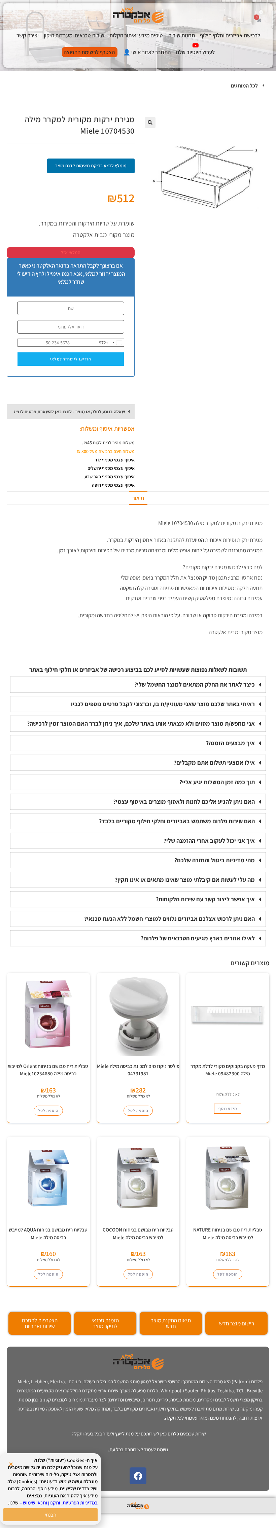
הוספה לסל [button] (138, 1110)
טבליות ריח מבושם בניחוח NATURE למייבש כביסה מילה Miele (227, 1233)
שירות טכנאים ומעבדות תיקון (74, 35)
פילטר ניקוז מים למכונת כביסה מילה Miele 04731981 (138, 1070)
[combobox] (111, 343)
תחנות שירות (181, 35)
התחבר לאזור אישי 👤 (147, 52)
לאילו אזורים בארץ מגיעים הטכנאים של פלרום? (198, 938)
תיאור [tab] (138, 497)
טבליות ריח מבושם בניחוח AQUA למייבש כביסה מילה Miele (48, 1233)
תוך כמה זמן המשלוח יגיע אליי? (217, 782)
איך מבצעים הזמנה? (230, 743)
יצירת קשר (27, 35)
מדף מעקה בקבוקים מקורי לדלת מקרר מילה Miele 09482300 (228, 1070)
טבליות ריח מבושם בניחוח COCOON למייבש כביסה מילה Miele (138, 1233)
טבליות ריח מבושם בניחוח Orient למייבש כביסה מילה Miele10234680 (48, 1070)
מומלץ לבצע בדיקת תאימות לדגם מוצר (91, 166)
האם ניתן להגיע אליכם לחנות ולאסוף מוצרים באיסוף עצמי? (184, 801)
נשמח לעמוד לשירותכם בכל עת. (138, 1449)
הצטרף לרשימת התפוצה (89, 52)
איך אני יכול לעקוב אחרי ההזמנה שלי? (209, 840)
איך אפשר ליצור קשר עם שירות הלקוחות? (205, 899)
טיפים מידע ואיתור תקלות (136, 35)
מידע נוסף (227, 1108)
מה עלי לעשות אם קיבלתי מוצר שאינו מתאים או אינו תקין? (185, 879)
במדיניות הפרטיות (80, 1502)
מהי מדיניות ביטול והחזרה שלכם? (214, 860)
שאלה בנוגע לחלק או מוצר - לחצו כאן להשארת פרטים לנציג (69, 412)
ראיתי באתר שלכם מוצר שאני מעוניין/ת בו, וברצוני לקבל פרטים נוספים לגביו (163, 704)
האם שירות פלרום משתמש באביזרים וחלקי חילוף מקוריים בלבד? (177, 821)
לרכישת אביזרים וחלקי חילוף (230, 35)
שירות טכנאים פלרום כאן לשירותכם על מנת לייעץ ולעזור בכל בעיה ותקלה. (138, 1433)
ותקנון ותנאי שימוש (41, 1502)
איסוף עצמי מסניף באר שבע (109, 477)
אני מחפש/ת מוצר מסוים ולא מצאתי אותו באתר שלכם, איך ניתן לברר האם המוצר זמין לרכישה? (141, 723)
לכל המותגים (244, 85)
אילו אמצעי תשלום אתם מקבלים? (214, 762)
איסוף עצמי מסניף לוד (115, 460)
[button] (138, 86)
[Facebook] (138, 1475)
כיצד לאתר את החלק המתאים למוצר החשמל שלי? (194, 684)
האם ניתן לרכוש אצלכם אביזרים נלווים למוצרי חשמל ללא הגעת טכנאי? (169, 919)
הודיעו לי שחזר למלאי (70, 358)
